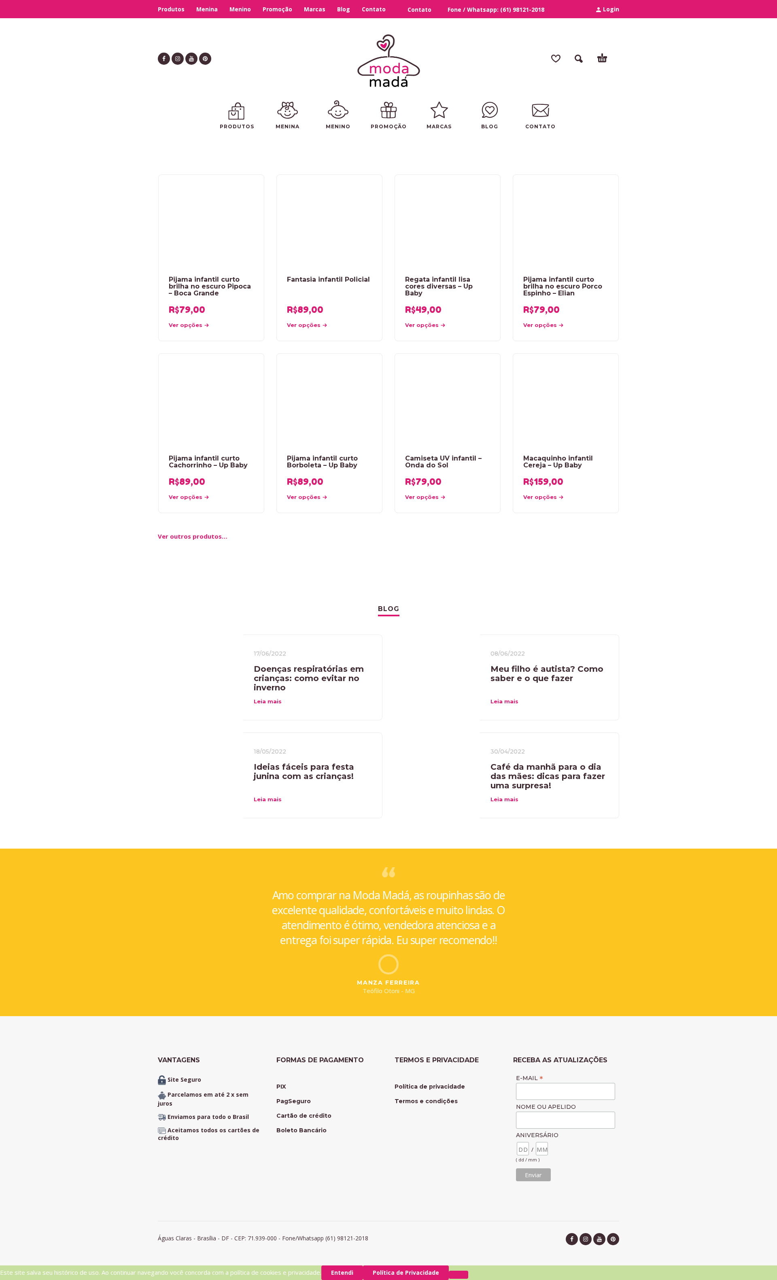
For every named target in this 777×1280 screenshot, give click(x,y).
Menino (240, 9)
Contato (374, 9)
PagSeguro (293, 1101)
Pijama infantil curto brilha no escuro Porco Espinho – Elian (562, 286)
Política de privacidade (430, 1086)
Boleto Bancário (301, 1130)
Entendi (342, 1272)
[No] (458, 1275)
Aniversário (537, 1135)
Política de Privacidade (406, 1272)
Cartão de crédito (303, 1115)
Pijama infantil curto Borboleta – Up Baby (322, 461)
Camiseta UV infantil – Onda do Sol (443, 461)
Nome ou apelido (546, 1106)
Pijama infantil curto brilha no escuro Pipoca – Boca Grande (210, 286)
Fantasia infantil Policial (328, 279)
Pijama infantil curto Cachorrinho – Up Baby (208, 461)
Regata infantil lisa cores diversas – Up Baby (439, 286)
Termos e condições (426, 1101)
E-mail (529, 1078)
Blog (343, 9)
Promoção (277, 9)
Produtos (171, 9)
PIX (281, 1086)
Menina (207, 9)
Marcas (314, 9)
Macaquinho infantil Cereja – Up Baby (558, 461)
